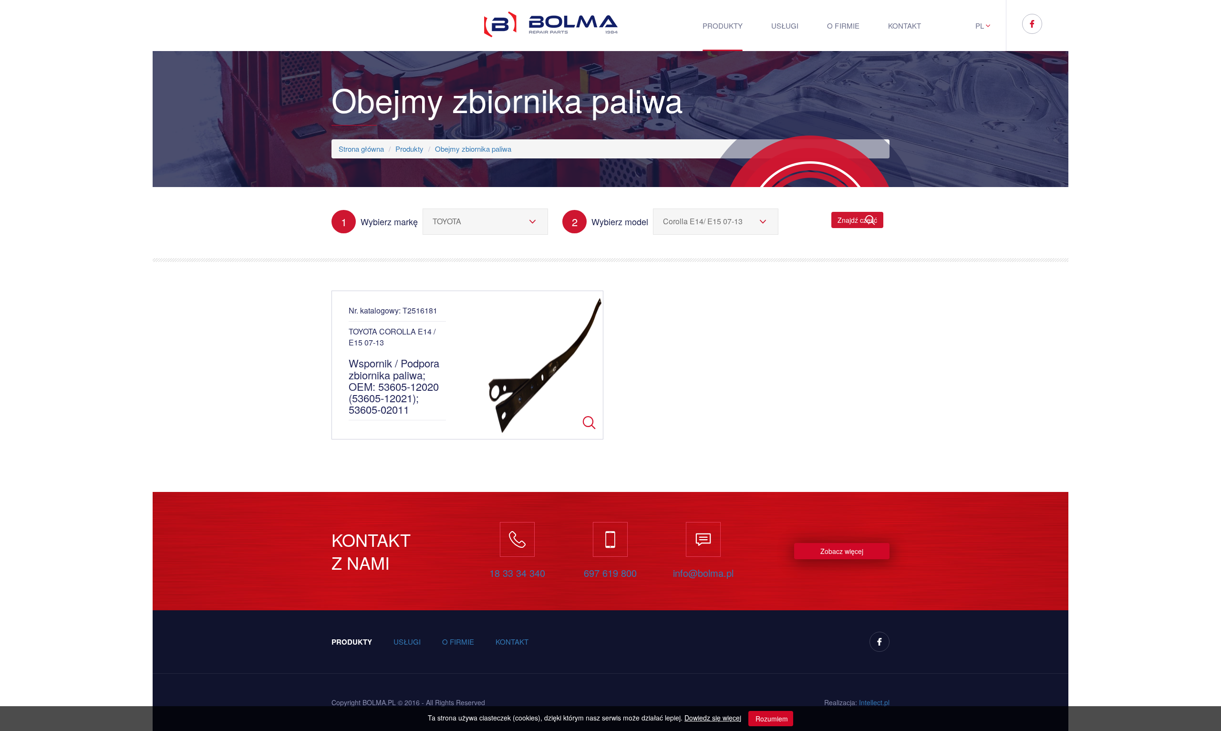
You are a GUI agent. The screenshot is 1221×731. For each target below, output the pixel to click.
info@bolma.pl (703, 573)
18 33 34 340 (517, 573)
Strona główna (361, 149)
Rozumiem (771, 718)
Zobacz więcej (841, 551)
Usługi (784, 26)
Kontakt (904, 26)
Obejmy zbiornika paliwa (473, 149)
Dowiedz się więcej (712, 717)
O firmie (843, 26)
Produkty (723, 26)
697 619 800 (610, 573)
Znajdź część (857, 220)
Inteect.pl (874, 702)
